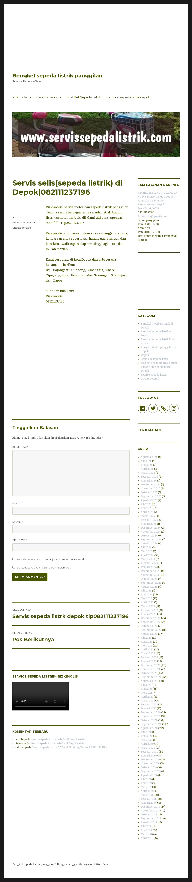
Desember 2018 (150, 806)
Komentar (20, 446)
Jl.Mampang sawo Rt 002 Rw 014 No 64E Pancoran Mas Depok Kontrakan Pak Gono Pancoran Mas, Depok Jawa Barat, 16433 (158, 200)
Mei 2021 (146, 692)
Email (17, 521)
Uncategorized (21, 227)
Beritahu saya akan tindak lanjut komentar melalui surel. (50, 559)
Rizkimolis (19, 97)
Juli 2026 (146, 461)
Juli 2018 (146, 826)
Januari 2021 (148, 708)
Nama (17, 503)
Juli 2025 (146, 504)
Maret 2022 (148, 653)
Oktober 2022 (149, 626)
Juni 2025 (146, 508)
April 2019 (147, 791)
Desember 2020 (151, 712)
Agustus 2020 (149, 728)
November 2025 (150, 488)
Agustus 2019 (149, 775)
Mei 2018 (146, 834)
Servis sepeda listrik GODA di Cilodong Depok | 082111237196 (69, 747)
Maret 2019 (147, 795)
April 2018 (147, 838)
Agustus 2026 (149, 457)
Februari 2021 (149, 704)
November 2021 (150, 669)
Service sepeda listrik (154, 374)
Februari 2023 (149, 610)
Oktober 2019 (149, 767)
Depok (145, 355)
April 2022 (147, 649)
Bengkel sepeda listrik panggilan (57, 75)
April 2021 (147, 696)
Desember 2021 (150, 665)
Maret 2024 (148, 559)
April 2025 (147, 512)
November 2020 (150, 716)
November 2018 (150, 810)
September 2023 (151, 582)
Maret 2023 (148, 606)
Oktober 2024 (149, 535)
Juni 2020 (147, 736)
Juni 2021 (146, 688)
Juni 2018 (146, 830)
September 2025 (151, 496)
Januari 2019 (148, 802)
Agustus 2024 (149, 543)
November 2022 (150, 622)
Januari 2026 (149, 480)
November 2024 (150, 531)
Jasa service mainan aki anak (159, 363)
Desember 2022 (150, 618)
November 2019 (150, 763)
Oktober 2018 (149, 814)
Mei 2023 (146, 598)
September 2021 (151, 677)
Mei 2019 (146, 787)
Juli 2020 (146, 732)
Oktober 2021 (149, 673)
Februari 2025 (149, 520)
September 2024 (151, 539)
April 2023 (147, 602)
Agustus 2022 (149, 633)
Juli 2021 (146, 685)
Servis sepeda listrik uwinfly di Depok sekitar (59, 739)
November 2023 (150, 575)
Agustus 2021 (149, 681)
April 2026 (147, 468)
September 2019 (151, 771)
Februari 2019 (149, 798)
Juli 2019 (146, 779)
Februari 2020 (149, 751)
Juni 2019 (146, 783)
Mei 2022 (146, 645)
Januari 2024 (149, 567)
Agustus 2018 (149, 822)
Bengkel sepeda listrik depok (128, 97)
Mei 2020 (146, 740)
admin (16, 217)
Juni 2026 (146, 465)
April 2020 (147, 743)
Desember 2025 (150, 484)
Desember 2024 (151, 527)
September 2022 (151, 630)
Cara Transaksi (46, 97)
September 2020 (151, 724)
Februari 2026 (149, 476)
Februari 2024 (149, 563)
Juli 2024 (146, 547)
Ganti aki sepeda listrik (155, 359)
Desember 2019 (150, 759)
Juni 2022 (146, 641)
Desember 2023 (150, 571)
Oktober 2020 (149, 720)
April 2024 (147, 555)
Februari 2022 (149, 657)
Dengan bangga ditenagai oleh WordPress (83, 864)
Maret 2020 (148, 747)
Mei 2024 (146, 551)
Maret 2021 (148, 700)
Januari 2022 (149, 661)
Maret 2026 (148, 472)
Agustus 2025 (149, 500)
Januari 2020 (149, 755)
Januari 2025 (148, 523)
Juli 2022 (146, 637)
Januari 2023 (149, 614)
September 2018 (151, 818)
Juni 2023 (146, 594)
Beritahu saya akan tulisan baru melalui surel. (44, 567)
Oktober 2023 (149, 578)
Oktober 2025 (149, 492)
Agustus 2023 (149, 586)
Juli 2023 (146, 590)
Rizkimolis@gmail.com (152, 216)
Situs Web (20, 540)
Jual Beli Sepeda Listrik (84, 97)
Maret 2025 (148, 516)
